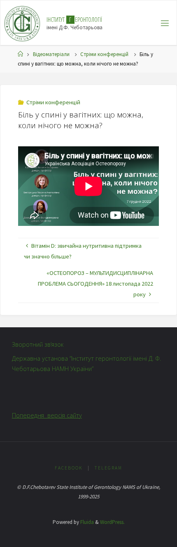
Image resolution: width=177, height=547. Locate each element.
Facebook (69, 468)
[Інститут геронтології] (22, 23)
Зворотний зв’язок (38, 344)
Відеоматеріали (51, 54)
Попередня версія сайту (47, 415)
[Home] (20, 54)
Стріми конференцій (104, 54)
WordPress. (112, 522)
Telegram (108, 468)
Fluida (86, 522)
